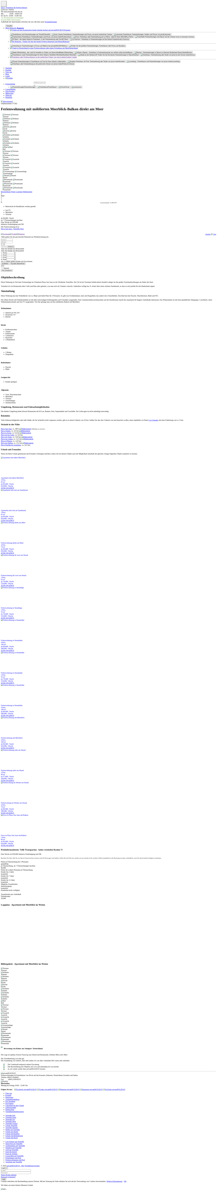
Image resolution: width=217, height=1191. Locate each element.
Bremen (189, 52)
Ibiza (123, 46)
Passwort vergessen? (8, 1177)
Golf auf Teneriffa (11, 1150)
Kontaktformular (51, 22)
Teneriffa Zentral (11, 1124)
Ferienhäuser (52, 87)
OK (125, 1181)
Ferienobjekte (10, 84)
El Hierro (65, 39)
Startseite (8, 68)
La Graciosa (125, 39)
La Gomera (190, 37)
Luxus (79, 87)
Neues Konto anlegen (8, 1175)
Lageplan (19, 192)
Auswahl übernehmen (18, 263)
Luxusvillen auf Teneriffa (14, 1156)
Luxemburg (176, 61)
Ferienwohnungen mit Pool (15, 1160)
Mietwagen (9, 93)
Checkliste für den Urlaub (14, 1105)
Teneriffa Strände (11, 1128)
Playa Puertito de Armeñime (11, 445)
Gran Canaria (107, 34)
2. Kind (3, 255)
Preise (13, 192)
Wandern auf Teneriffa (13, 1148)
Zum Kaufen (10, 91)
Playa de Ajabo (6, 437)
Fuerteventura (66, 37)
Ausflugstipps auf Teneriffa (15, 1146)
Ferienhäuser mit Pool (13, 1158)
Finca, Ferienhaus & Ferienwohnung (14, 8)
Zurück (208, 234)
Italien (64, 61)
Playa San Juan (6, 429)
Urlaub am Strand (11, 1132)
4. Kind (3, 259)
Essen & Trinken (11, 1154)
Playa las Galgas (7, 439)
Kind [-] (4, 246)
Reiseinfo (8, 97)
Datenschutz (9, 1110)
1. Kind (3, 253)
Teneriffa (9, 26)
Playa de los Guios (7, 435)
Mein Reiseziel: (14, 28)
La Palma (130, 37)
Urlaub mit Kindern (12, 1134)
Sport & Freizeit (11, 1152)
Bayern (130, 52)
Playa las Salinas (7, 443)
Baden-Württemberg (66, 52)
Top (214, 234)
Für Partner (9, 1103)
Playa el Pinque (6, 441)
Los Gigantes (153, 420)
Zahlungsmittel (10, 1108)
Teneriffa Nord (10, 1117)
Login (7, 76)
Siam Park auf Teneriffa (13, 1144)
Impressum (9, 1097)
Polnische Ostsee (68, 64)
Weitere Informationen (114, 1181)
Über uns (8, 72)
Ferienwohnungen (29, 87)
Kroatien (122, 61)
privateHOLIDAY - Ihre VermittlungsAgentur (23, 1166)
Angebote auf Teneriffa (13, 1162)
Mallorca (64, 46)
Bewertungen (8, 101)
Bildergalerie (27, 192)
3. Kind (3, 257)
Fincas (67, 87)
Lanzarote (167, 34)
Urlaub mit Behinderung (14, 1136)
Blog (7, 74)
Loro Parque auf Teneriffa (14, 1142)
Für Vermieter (10, 1101)
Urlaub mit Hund (11, 1138)
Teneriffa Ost (10, 1119)
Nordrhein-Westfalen (69, 55)
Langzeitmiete (10, 89)
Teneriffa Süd (10, 1115)
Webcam (8, 95)
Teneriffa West (10, 1122)
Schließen (5, 263)
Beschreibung (6, 192)
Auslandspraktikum (12, 1099)
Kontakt (8, 70)
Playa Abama (5, 431)
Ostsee (192, 55)
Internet (6, 268)
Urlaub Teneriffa (11, 1126)
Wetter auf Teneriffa (12, 1130)
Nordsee (136, 55)
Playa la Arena (6, 433)
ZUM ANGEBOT (7, 488)
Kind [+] (11, 246)
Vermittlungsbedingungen (14, 1112)
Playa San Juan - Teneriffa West (12, 229)
